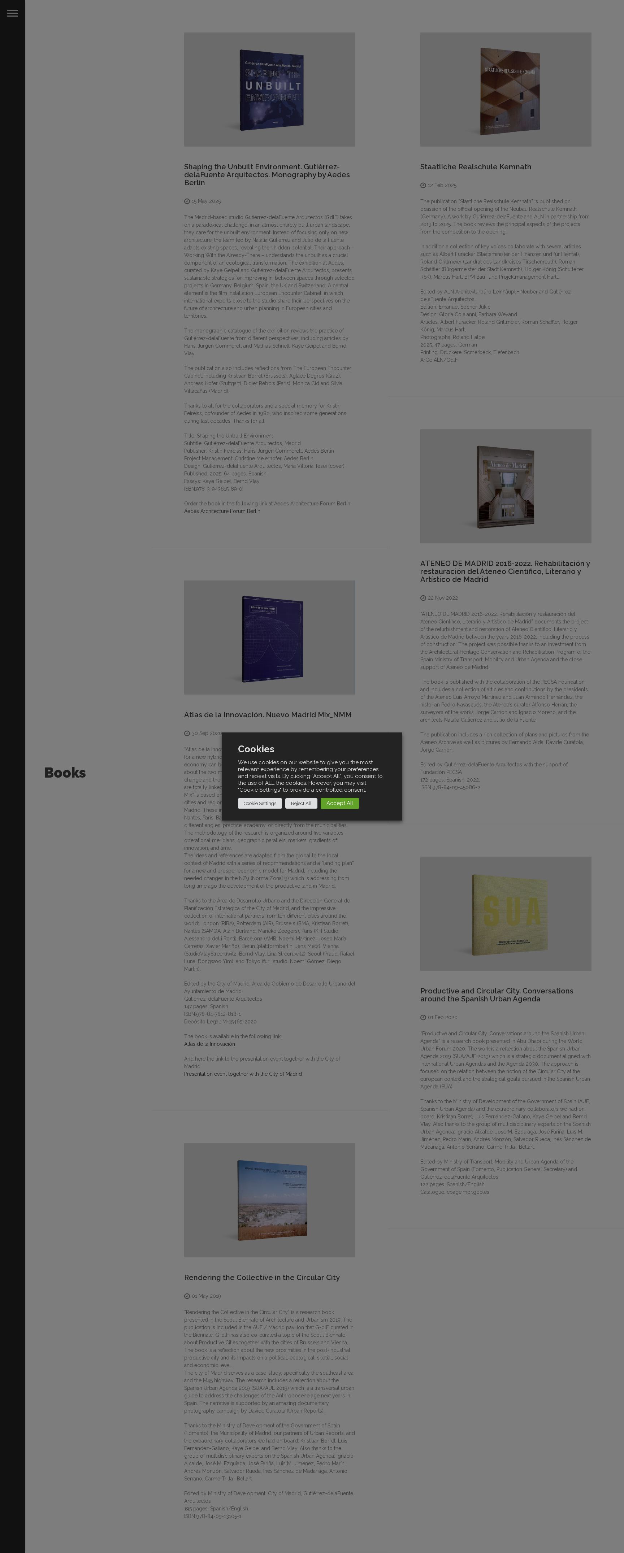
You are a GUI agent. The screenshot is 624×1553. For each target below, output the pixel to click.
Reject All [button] (301, 803)
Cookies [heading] (256, 749)
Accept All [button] (339, 803)
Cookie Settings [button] (260, 803)
